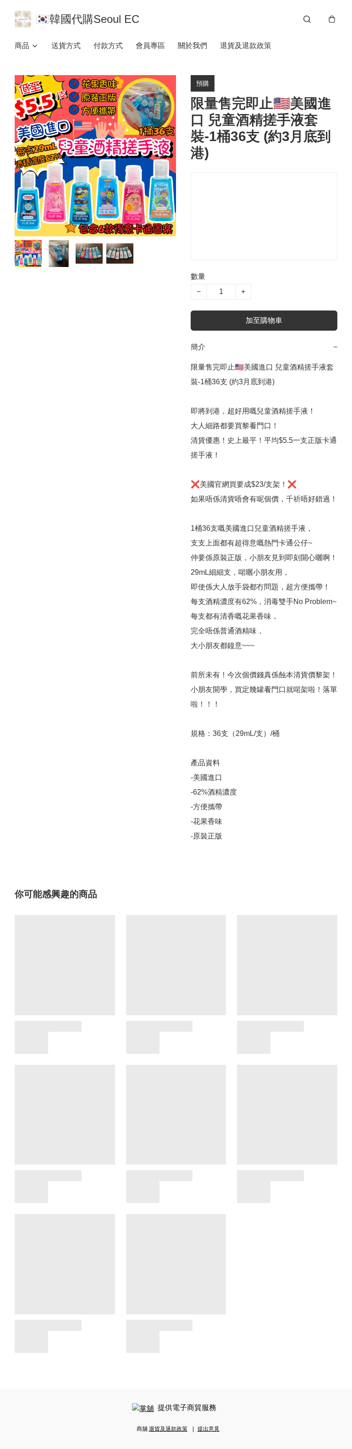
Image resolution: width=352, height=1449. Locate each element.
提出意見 (209, 1429)
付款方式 (108, 45)
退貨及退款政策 (245, 45)
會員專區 (150, 45)
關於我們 (192, 45)
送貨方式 (66, 45)
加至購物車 (264, 320)
